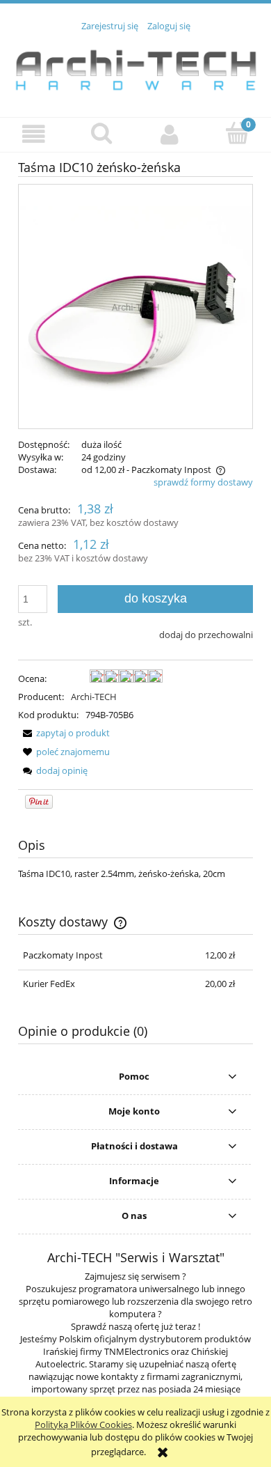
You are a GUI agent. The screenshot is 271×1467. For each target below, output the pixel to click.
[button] (34, 134)
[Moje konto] (170, 134)
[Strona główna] (135, 66)
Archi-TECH (94, 696)
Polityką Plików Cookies (83, 1424)
